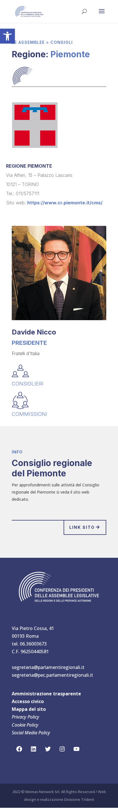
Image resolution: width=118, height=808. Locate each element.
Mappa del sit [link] (27, 709)
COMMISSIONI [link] (29, 414)
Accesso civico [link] (28, 701)
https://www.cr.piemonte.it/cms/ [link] (65, 203)
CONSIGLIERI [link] (28, 384)
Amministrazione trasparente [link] (46, 693)
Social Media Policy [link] (31, 732)
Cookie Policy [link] (25, 725)
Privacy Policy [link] (25, 717)
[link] (7, 36)
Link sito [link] (82, 527)
